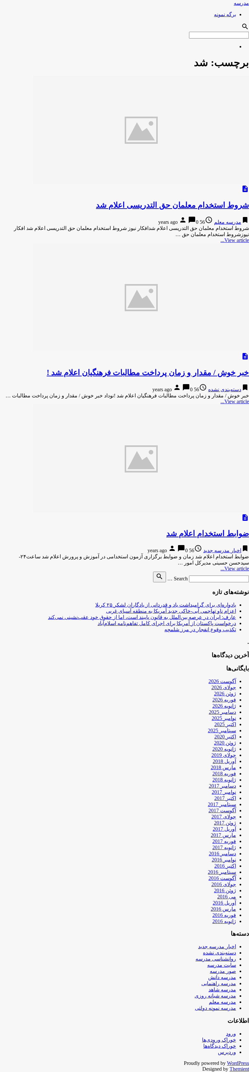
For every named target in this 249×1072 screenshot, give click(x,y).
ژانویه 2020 (224, 749)
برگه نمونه (225, 14)
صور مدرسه (223, 971)
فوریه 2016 (224, 915)
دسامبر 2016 (222, 853)
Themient (239, 1069)
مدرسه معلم (227, 222)
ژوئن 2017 (225, 823)
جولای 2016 (223, 884)
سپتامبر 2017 (222, 804)
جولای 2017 (223, 816)
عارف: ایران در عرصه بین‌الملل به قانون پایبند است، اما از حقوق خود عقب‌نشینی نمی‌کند (142, 617)
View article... (234, 240)
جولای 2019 (223, 755)
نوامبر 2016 (224, 859)
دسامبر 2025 (222, 712)
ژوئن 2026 (225, 693)
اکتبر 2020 (225, 736)
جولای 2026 (223, 687)
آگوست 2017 (222, 810)
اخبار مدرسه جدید (222, 550)
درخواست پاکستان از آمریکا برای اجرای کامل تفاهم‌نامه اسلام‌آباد (167, 623)
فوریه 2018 (224, 773)
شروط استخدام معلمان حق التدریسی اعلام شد (172, 205)
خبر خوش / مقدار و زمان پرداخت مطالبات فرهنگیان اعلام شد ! (148, 372)
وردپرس (227, 1052)
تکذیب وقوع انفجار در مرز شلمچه (200, 629)
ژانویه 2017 (224, 847)
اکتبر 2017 (225, 798)
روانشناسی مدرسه (216, 959)
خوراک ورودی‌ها (219, 1040)
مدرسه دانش (222, 977)
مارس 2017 (223, 835)
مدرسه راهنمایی (218, 983)
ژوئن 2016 (225, 890)
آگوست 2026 (222, 681)
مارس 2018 (223, 767)
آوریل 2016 (224, 903)
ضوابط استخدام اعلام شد (207, 533)
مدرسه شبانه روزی (215, 995)
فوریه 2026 (224, 699)
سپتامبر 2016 (222, 872)
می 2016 (226, 896)
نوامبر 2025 (224, 718)
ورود (231, 1033)
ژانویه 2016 (224, 921)
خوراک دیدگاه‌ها (219, 1046)
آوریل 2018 (224, 761)
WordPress (238, 1063)
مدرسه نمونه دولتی (215, 1008)
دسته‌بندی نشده (224, 389)
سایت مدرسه (221, 965)
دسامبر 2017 (222, 786)
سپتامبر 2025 (222, 730)
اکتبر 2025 (225, 724)
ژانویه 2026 (224, 706)
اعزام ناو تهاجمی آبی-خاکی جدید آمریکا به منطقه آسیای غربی (171, 611)
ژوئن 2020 (225, 743)
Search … (177, 578)
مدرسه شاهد (222, 989)
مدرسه (241, 3)
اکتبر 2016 (225, 866)
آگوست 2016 (222, 878)
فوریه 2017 (224, 841)
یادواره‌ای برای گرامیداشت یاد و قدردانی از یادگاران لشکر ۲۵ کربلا (165, 605)
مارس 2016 (223, 909)
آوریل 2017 (224, 829)
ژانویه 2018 (224, 779)
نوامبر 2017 (224, 792)
